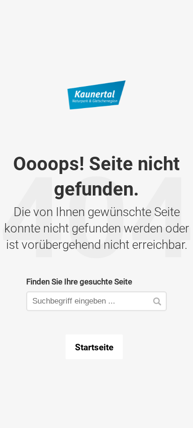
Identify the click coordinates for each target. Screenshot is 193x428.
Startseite (94, 347)
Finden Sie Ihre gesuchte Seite (79, 281)
